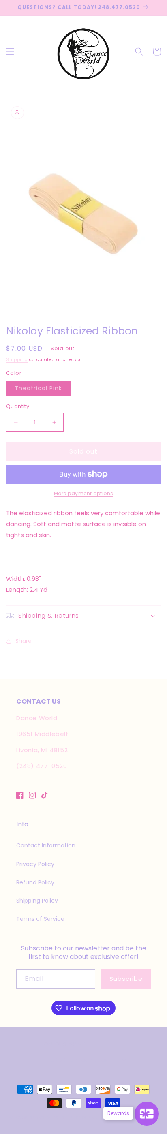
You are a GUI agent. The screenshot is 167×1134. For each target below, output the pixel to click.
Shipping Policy (37, 901)
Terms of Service (40, 919)
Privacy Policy (35, 864)
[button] (10, 51)
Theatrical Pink (43, 390)
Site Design (85, 1118)
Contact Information (45, 845)
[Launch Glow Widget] (147, 1114)
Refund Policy (35, 882)
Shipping (17, 360)
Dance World (46, 1118)
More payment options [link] (83, 493)
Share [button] (23, 641)
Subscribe (126, 978)
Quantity (17, 406)
